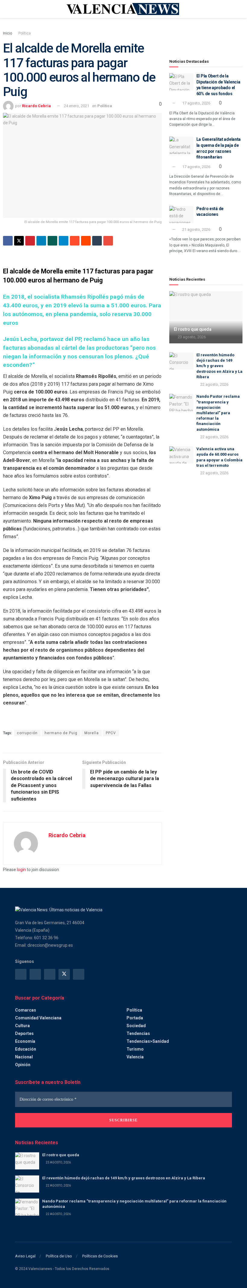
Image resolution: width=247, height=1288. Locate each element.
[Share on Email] (108, 241)
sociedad (136, 1025)
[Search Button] (229, 9)
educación (25, 1049)
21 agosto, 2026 (195, 229)
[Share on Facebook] (8, 241)
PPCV (111, 733)
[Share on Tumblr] (97, 241)
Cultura (22, 1025)
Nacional (24, 1056)
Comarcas (25, 1010)
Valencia (135, 1056)
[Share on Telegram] (63, 241)
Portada (135, 1017)
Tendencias (138, 1033)
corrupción (27, 733)
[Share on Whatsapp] (52, 241)
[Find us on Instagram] (35, 974)
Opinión (22, 1064)
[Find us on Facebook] (21, 974)
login (21, 869)
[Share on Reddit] (86, 241)
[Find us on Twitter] (64, 974)
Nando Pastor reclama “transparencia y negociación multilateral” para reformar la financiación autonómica (218, 412)
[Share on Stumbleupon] (75, 241)
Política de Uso (59, 1256)
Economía (25, 1041)
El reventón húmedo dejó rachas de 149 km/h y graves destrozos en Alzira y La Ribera (219, 366)
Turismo (135, 1049)
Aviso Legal (25, 1256)
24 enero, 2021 (76, 106)
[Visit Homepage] (123, 9)
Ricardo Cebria (36, 106)
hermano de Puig (61, 733)
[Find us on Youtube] (78, 974)
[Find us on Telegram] (49, 974)
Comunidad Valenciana (38, 1017)
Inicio (7, 33)
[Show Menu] (17, 9)
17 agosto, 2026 (195, 103)
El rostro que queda (192, 329)
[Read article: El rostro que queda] (205, 317)
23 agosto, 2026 (191, 337)
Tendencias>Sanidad (148, 1041)
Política (24, 33)
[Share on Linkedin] (41, 241)
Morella (91, 733)
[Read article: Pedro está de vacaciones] (181, 214)
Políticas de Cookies (100, 1256)
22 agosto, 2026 (213, 384)
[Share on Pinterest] (30, 241)
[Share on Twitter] (19, 241)
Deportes (24, 1033)
